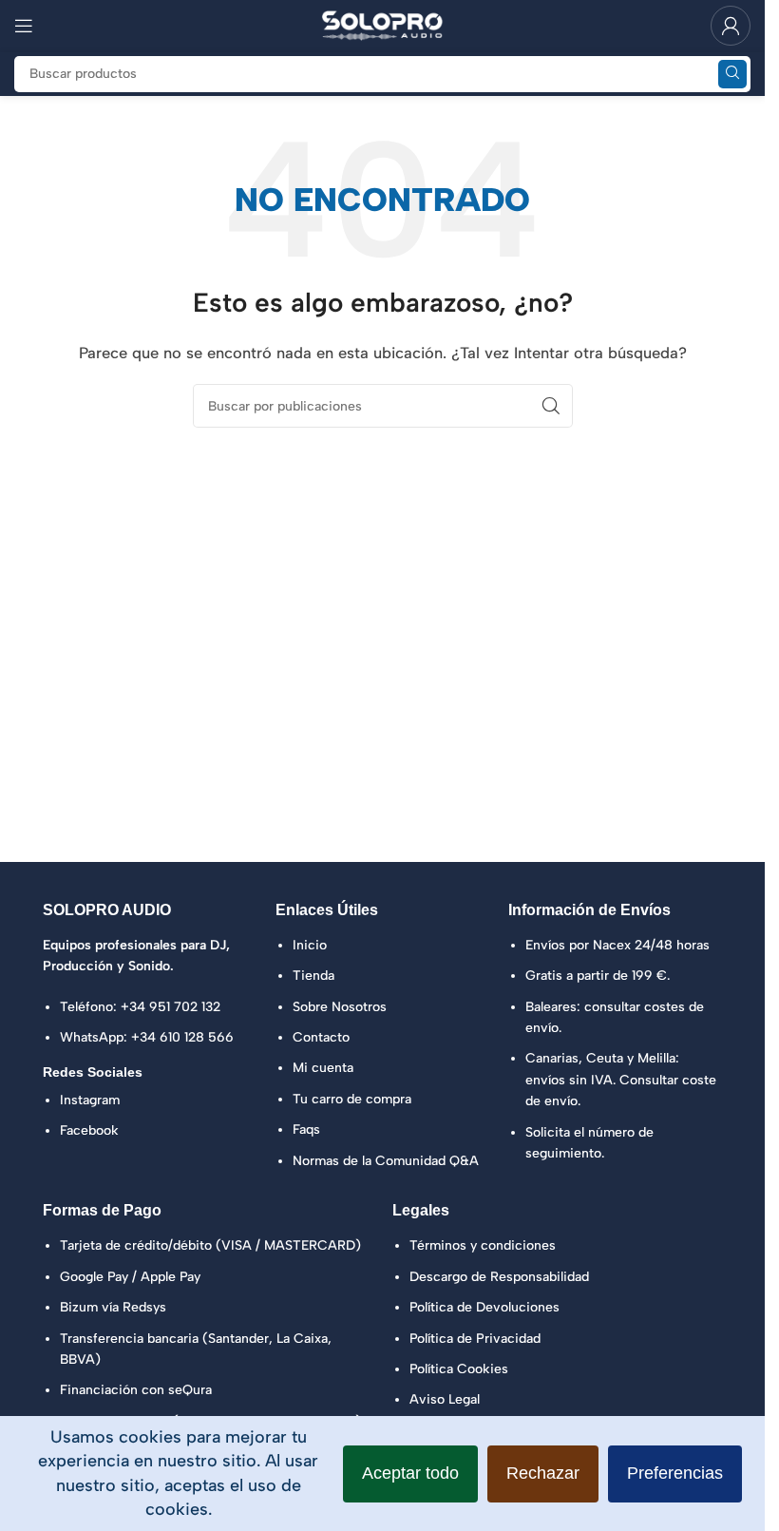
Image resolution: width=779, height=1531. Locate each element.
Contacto (321, 1037)
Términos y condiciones (482, 1245)
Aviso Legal (444, 1399)
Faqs (306, 1129)
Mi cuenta (323, 1068)
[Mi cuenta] (730, 26)
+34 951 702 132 (170, 1007)
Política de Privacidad (475, 1338)
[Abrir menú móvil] (24, 26)
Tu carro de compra (352, 1099)
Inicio (310, 945)
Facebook (89, 1130)
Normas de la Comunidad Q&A (386, 1161)
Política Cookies (458, 1369)
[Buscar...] (732, 74)
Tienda (313, 975)
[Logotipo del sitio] (383, 24)
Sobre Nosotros (340, 1007)
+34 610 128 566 (182, 1037)
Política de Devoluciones (484, 1307)
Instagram (90, 1100)
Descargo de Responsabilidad (499, 1277)
